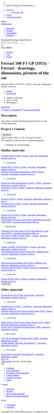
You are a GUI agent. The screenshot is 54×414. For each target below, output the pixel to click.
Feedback (10, 35)
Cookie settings (12, 375)
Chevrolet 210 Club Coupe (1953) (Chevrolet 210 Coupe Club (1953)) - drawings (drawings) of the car (24, 232)
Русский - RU (18, 12)
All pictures (11, 93)
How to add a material (15, 394)
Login (8, 15)
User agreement (12, 370)
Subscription (11, 33)
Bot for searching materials (17, 396)
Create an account (13, 17)
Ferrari (9, 57)
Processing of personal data (17, 373)
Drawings (10, 28)
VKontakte (10, 405)
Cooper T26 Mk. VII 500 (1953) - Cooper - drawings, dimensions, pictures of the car (23, 248)
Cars (8, 54)
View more (6, 284)
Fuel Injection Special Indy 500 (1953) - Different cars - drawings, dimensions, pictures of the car (24, 264)
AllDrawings (6, 24)
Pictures (9, 31)
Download (5, 107)
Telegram (10, 407)
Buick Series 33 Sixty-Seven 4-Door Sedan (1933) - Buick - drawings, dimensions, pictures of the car (26, 323)
